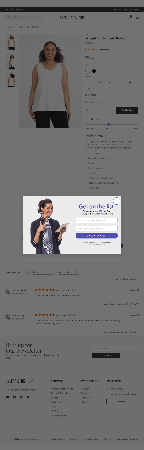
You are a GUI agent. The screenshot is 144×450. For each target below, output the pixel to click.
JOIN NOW (96, 235)
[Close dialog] (116, 201)
